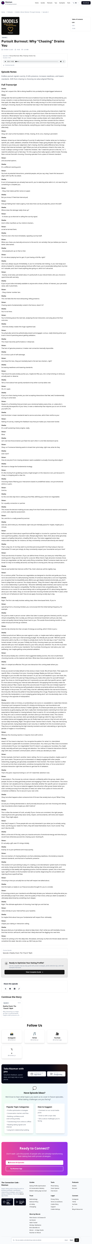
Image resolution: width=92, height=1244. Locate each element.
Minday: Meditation (35, 1225)
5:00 (73, 25)
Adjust (66, 1240)
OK (77, 1240)
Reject (71, 1240)
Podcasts (49, 3)
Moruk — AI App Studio (36, 1230)
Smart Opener (55, 1188)
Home (37, 3)
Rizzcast (74, 1188)
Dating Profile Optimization (37, 1186)
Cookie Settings (55, 1209)
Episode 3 (46, 12)
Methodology (33, 1199)
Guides (43, 3)
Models (74, 1186)
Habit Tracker (33, 1222)
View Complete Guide (33, 972)
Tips (56, 3)
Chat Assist (54, 1191)
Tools (68, 3)
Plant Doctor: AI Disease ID (37, 1217)
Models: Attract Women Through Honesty (27, 12)
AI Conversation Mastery (36, 1188)
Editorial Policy (33, 1202)
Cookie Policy (54, 1204)
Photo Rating (54, 1186)
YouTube (74, 1204)
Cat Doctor (32, 1220)
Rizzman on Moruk (35, 1232)
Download (86, 3)
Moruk (22, 1194)
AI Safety (32, 1204)
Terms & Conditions (57, 1202)
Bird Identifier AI (34, 1227)
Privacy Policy (55, 1199)
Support (53, 1207)
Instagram (75, 1199)
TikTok (74, 1202)
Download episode (9, 65)
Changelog (32, 1207)
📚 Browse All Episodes (16, 1163)
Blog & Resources (77, 1209)
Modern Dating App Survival (38, 1191)
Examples (62, 3)
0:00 (73, 22)
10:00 (73, 28)
